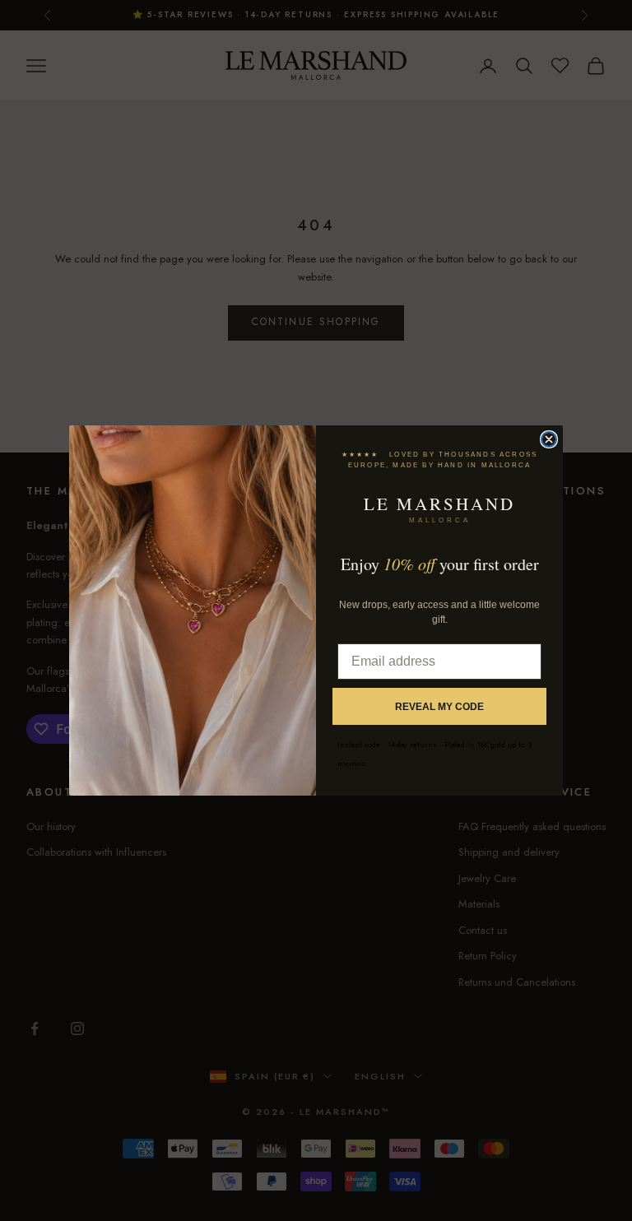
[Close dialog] (548, 439)
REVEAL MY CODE (439, 707)
